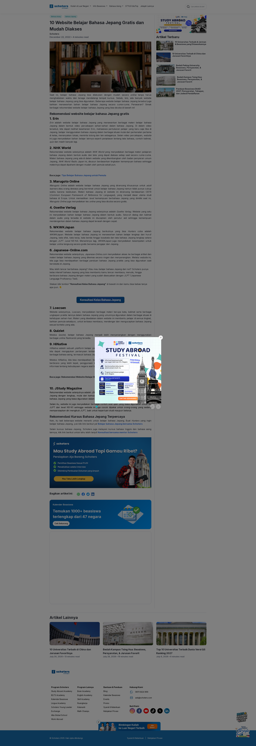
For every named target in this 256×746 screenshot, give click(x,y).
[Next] (158, 406)
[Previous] (152, 406)
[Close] (161, 337)
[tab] (97, 407)
